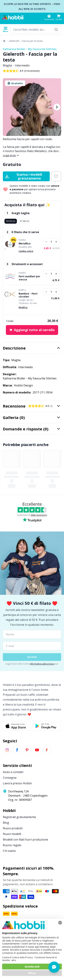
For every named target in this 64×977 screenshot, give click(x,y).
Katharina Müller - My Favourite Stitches (30, 49)
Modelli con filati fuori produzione (25, 839)
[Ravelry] (47, 750)
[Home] (4, 41)
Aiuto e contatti (13, 772)
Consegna (9, 778)
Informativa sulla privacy (42, 663)
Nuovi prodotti (13, 828)
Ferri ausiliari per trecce (29, 278)
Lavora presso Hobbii (17, 783)
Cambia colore (26, 251)
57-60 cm (24, 221)
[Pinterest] (27, 750)
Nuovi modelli (12, 834)
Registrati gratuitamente (19, 817)
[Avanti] (56, 107)
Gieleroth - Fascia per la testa (26, 41)
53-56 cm (10, 221)
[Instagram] (7, 750)
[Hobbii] (12, 17)
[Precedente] (7, 107)
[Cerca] (56, 29)
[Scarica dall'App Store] (17, 726)
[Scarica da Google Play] (47, 726)
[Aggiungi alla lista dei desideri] (56, 176)
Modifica (23, 307)
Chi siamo (9, 851)
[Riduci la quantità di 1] (46, 242)
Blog (6, 823)
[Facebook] (17, 750)
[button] (58, 17)
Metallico (25, 243)
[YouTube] (37, 750)
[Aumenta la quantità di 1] (56, 242)
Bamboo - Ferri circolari (28, 295)
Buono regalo (12, 845)
